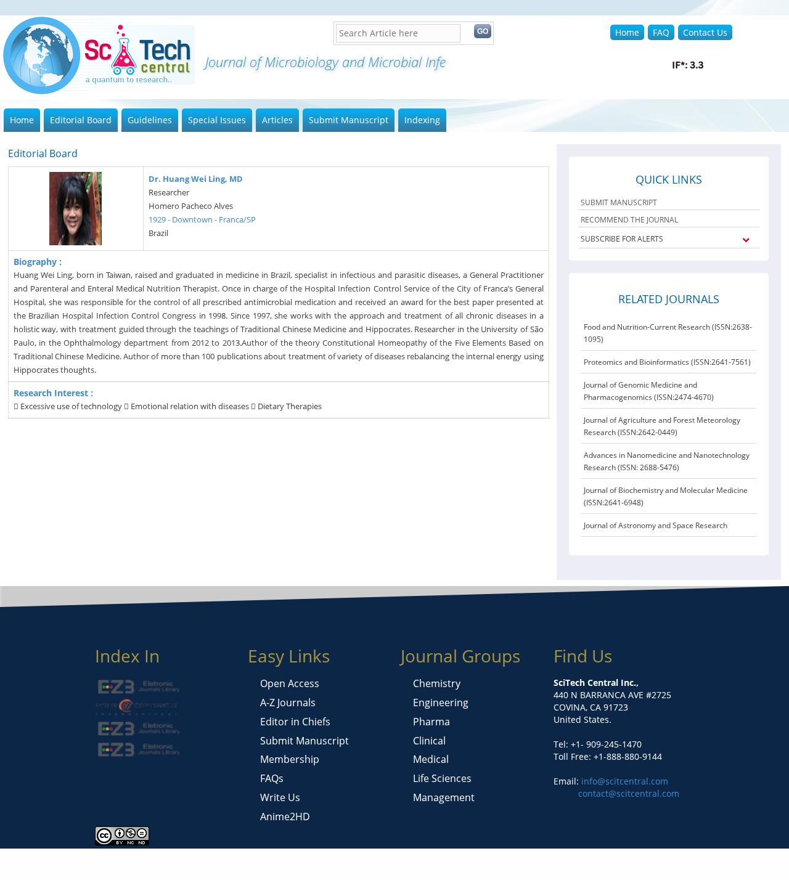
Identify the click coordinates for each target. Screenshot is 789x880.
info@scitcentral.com (623, 781)
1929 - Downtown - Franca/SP (202, 219)
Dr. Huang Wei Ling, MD (196, 178)
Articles (277, 120)
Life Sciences (442, 778)
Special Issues (217, 120)
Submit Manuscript (348, 120)
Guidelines (150, 120)
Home (627, 32)
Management (444, 797)
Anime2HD (285, 816)
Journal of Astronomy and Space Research (655, 525)
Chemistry (436, 683)
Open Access (289, 683)
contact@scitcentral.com (628, 793)
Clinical (429, 741)
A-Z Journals (288, 702)
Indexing (422, 120)
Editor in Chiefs (295, 721)
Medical (431, 759)
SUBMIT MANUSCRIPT (619, 202)
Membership (289, 759)
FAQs (272, 778)
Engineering (440, 702)
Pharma (431, 721)
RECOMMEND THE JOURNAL (629, 219)
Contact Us (705, 32)
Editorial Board (81, 120)
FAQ (661, 32)
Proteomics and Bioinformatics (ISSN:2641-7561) (667, 362)
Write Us (280, 797)
